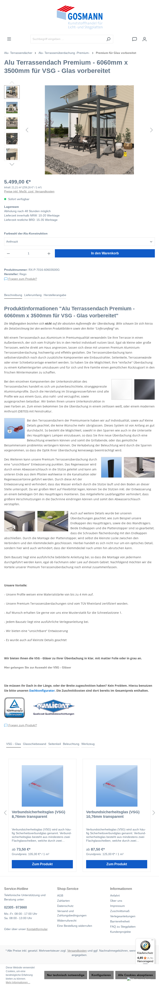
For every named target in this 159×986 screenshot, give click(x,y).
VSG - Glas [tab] (13, 744)
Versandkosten (77, 950)
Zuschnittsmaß (120, 911)
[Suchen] (108, 39)
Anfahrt (115, 895)
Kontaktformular (37, 929)
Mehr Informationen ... (18, 982)
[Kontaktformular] (135, 39)
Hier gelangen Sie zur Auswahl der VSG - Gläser (37, 667)
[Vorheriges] (27, 130)
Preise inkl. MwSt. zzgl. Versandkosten (29, 191)
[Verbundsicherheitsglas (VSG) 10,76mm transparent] (116, 786)
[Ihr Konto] (144, 39)
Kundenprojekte (120, 931)
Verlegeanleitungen (122, 916)
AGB (60, 895)
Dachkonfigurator (42, 690)
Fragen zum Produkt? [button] (22, 278)
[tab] (13, 295)
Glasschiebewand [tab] (34, 744)
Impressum (117, 905)
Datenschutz (65, 905)
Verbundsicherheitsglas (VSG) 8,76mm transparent (38, 814)
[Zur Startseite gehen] (79, 17)
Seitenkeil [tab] (54, 744)
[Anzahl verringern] (8, 253)
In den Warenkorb (105, 253)
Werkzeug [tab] (88, 744)
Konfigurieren (101, 975)
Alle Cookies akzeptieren (135, 975)
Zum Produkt (42, 864)
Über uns (116, 900)
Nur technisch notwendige (65, 975)
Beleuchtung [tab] (71, 744)
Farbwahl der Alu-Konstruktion (26, 233)
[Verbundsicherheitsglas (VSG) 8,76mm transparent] (42, 786)
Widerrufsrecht (66, 920)
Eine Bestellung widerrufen (74, 925)
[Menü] (9, 39)
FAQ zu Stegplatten (123, 926)
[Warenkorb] (152, 37)
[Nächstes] (151, 130)
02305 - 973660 (15, 907)
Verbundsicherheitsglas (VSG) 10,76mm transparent (113, 814)
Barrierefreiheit (120, 921)
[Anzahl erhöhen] (49, 253)
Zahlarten (63, 900)
